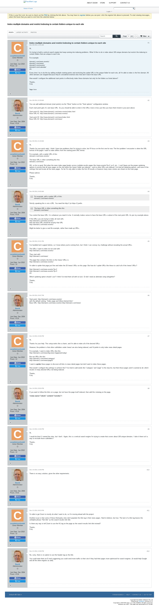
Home (25, 8)
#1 (148, 43)
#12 (148, 551)
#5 (148, 241)
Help (128, 594)
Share (19, 69)
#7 (148, 336)
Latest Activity (22, 32)
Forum (31, 8)
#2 (148, 100)
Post (18, 73)
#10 (148, 470)
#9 (148, 429)
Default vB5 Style (15, 595)
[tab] (11, 32)
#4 (148, 191)
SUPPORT (112, 3)
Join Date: (14, 64)
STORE (102, 3)
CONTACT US (125, 3)
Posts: (12, 66)
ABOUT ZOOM (92, 3)
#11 (148, 510)
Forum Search (118, 594)
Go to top (148, 594)
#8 (148, 388)
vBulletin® (142, 601)
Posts (11, 32)
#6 (148, 295)
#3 (148, 141)
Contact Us (136, 594)
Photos (34, 32)
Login (108, 11)
